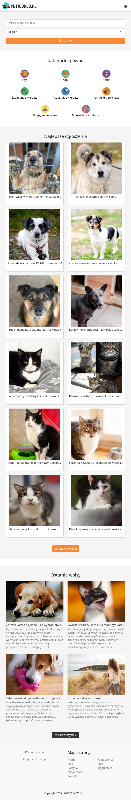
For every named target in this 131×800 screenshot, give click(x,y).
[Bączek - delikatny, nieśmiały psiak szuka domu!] (96, 301)
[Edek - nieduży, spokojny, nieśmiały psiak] (34, 301)
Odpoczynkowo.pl (35, 759)
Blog (70, 764)
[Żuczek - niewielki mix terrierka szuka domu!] (96, 234)
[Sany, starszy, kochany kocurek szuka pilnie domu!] (34, 367)
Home (71, 760)
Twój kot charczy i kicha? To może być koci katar (98, 625)
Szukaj (67, 41)
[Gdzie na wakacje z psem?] (96, 674)
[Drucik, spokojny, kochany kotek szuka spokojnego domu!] (96, 500)
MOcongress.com (34, 752)
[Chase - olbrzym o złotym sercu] (96, 168)
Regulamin (105, 768)
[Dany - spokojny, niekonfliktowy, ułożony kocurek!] (34, 434)
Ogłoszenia (105, 760)
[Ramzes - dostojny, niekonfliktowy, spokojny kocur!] (96, 367)
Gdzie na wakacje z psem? (84, 698)
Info (101, 764)
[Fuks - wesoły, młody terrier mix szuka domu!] (34, 168)
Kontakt (73, 776)
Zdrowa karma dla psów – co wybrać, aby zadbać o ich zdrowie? (47, 625)
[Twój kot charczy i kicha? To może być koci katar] (96, 601)
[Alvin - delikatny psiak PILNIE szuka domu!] (34, 234)
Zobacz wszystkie (65, 549)
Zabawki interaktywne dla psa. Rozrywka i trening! (38, 698)
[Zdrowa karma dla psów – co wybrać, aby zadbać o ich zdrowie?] (34, 601)
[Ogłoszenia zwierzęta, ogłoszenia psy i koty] (19, 6)
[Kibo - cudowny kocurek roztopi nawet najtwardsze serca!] (34, 500)
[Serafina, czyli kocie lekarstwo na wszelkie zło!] (96, 434)
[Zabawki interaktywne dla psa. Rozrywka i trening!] (34, 674)
